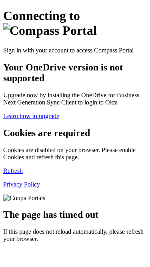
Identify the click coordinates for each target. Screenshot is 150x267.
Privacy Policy (21, 184)
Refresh (13, 170)
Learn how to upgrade (31, 115)
